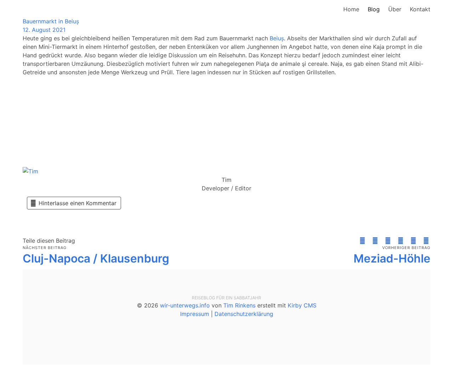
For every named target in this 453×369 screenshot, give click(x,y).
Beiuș (277, 38)
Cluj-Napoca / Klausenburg (96, 258)
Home (351, 9)
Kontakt (420, 9)
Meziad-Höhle (392, 258)
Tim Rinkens (239, 305)
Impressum (194, 313)
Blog (374, 9)
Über (394, 9)
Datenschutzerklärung (243, 313)
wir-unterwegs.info (185, 305)
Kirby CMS (302, 305)
